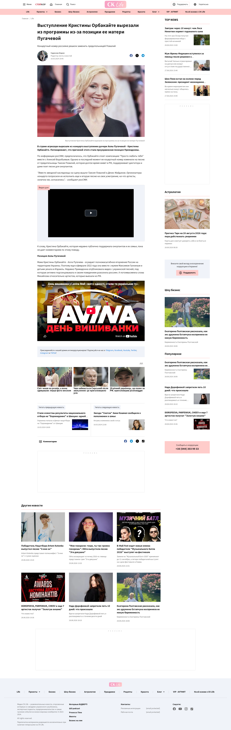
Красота (141, 11)
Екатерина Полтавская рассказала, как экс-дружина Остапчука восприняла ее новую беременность (138, 609)
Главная (25, 18)
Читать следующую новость (107, 407)
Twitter (133, 350)
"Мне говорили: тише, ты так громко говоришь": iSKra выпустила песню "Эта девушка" (89, 549)
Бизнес (58, 11)
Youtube (126, 350)
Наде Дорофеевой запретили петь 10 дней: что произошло (89, 607)
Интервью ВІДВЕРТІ (78, 704)
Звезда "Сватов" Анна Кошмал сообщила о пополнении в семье (117, 414)
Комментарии (50, 441)
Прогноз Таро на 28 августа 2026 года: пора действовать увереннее (186, 235)
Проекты (41, 11)
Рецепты (126, 11)
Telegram (109, 350)
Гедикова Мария (58, 53)
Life (27, 11)
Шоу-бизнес (74, 11)
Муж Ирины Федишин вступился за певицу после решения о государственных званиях (184, 57)
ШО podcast (74, 708)
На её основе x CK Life (195, 11)
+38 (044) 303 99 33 (187, 449)
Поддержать (182, 4)
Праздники (110, 11)
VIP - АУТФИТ (172, 11)
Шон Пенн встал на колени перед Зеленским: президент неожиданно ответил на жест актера (184, 82)
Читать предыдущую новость (51, 407)
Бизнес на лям (75, 720)
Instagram (44, 353)
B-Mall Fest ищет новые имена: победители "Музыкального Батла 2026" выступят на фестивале (136, 549)
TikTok (53, 353)
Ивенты (72, 716)
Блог (154, 11)
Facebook (118, 350)
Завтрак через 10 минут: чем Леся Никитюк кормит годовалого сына (184, 30)
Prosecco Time (75, 712)
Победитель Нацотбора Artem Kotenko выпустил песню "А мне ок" (42, 547)
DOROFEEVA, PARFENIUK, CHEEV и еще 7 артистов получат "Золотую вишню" (42, 607)
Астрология (92, 11)
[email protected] (153, 708)
